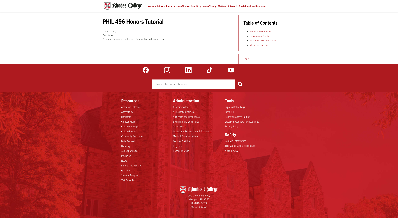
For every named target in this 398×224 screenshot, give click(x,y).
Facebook (146, 70)
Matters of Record (227, 6)
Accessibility (127, 112)
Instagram (167, 70)
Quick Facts (127, 170)
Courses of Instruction (183, 6)
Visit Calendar (128, 180)
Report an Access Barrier (237, 117)
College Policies (129, 131)
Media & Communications (185, 136)
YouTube (231, 70)
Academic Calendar (130, 107)
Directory (125, 146)
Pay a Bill (229, 112)
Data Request (128, 141)
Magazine (126, 156)
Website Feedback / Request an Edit (242, 121)
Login (246, 59)
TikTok (209, 70)
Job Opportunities (130, 151)
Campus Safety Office (235, 141)
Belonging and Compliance (186, 121)
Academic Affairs (181, 107)
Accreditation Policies (183, 112)
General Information (159, 6)
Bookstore (126, 117)
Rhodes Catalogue (123, 6)
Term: (106, 31)
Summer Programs (130, 175)
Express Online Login (235, 107)
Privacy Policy (231, 126)
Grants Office (179, 126)
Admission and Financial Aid (187, 117)
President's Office (181, 141)
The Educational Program (252, 6)
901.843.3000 (199, 207)
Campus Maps (128, 121)
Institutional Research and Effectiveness (192, 131)
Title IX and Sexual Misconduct (240, 145)
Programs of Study (206, 6)
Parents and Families (131, 165)
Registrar (177, 146)
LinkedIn (188, 70)
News (124, 160)
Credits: (107, 35)
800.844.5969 (199, 203)
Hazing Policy (231, 150)
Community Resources (132, 136)
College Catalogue (130, 126)
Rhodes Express (181, 151)
